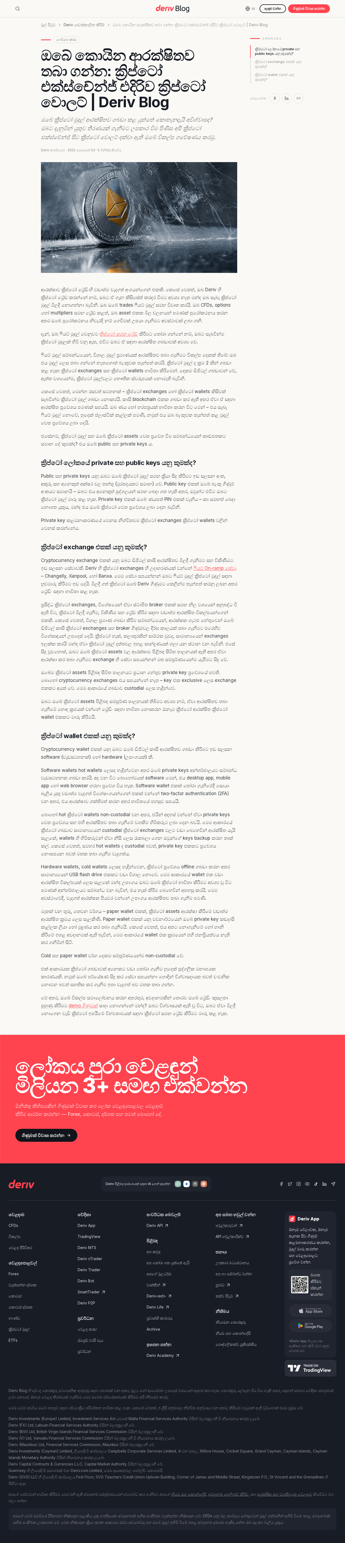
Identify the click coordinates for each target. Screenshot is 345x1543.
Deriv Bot (86, 1280)
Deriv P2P (86, 1303)
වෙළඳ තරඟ (87, 1329)
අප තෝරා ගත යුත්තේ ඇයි (168, 1262)
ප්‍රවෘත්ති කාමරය (159, 1318)
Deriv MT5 (87, 1247)
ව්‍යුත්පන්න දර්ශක (23, 1285)
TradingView (89, 1236)
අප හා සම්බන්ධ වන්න (234, 1273)
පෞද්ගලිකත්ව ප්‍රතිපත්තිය (236, 1344)
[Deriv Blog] (172, 8)
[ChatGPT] (178, 1184)
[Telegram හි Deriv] (333, 1184)
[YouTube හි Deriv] (307, 1184)
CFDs (13, 1225)
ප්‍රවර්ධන (84, 1351)
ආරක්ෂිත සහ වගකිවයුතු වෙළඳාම (284, 1494)
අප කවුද (153, 1251)
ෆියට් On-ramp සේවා (215, 568)
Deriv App (86, 1225)
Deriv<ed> (156, 1296)
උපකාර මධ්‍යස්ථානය (232, 1262)
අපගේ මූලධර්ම (159, 1273)
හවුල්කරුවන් (226, 1225)
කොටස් (15, 1296)
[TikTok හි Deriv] (316, 1184)
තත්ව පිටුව (224, 1296)
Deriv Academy (160, 1355)
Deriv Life (155, 1307)
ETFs (13, 1340)
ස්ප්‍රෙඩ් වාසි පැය (90, 1340)
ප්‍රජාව (220, 1285)
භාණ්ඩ (14, 1318)
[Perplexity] (195, 1184)
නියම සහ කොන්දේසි (233, 1333)
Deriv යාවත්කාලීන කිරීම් (84, 24)
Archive (153, 1329)
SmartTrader (89, 1292)
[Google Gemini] (186, 1184)
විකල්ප (14, 1236)
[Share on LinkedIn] (287, 98)
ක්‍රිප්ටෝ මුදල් (19, 1329)
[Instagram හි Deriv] (298, 1184)
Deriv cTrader (90, 1258)
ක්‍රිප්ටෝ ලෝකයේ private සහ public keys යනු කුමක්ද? (277, 51)
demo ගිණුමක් (83, 1005)
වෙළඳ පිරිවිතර (20, 1247)
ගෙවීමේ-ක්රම (66, 40)
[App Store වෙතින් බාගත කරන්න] (310, 1310)
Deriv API (155, 1225)
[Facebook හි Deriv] (281, 1184)
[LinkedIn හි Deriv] (324, 1184)
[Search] (17, 8)
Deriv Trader (89, 1269)
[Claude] (204, 1184)
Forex (14, 1273)
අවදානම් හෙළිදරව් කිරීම (228, 1494)
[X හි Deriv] (290, 1184)
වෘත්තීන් (153, 1285)
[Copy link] (298, 98)
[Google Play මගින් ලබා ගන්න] (310, 1325)
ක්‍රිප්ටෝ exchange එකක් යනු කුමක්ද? (278, 64)
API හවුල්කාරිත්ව (230, 1236)
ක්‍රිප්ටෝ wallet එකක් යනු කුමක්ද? (274, 77)
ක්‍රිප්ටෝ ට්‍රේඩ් (118, 334)
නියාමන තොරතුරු (231, 1322)
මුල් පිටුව (48, 24)
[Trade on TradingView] (310, 1368)
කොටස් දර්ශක (21, 1307)
